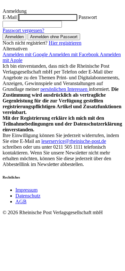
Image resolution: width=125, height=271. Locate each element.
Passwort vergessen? (23, 30)
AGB (21, 201)
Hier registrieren (65, 43)
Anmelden (14, 36)
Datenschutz (27, 195)
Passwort (88, 17)
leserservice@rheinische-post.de (73, 141)
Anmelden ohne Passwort (54, 36)
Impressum (26, 190)
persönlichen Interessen (64, 89)
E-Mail (10, 17)
